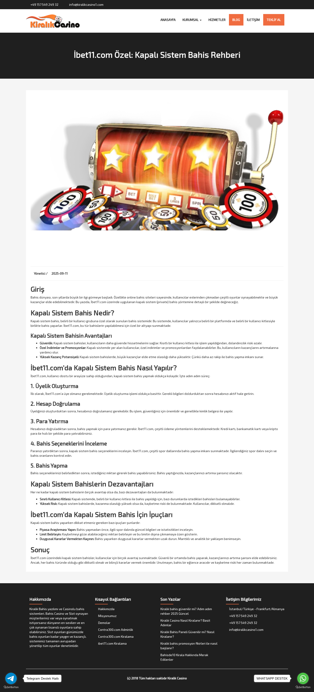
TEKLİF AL (274, 20)
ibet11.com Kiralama (112, 643)
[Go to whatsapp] (303, 678)
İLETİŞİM (253, 20)
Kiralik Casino (177, 678)
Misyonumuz (107, 616)
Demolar (103, 623)
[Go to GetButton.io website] (303, 687)
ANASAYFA (168, 20)
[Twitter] (272, 4)
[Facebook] (268, 4)
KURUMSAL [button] (191, 20)
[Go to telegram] (11, 678)
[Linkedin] (285, 4)
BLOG (236, 20)
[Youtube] (281, 4)
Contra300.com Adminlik (115, 630)
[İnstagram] (277, 4)
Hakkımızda (105, 609)
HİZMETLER (217, 20)
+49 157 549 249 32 (44, 4)
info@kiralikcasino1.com (86, 4)
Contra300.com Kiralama (115, 636)
